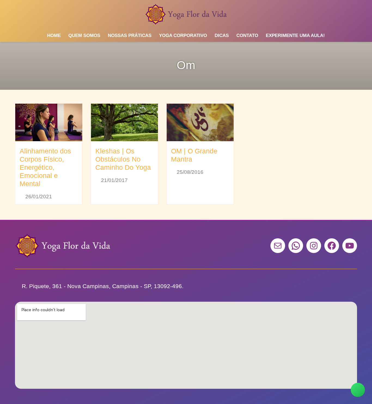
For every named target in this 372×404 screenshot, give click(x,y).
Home (54, 35)
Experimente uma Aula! (295, 35)
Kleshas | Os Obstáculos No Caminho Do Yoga (123, 159)
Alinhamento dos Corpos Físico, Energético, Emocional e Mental (45, 167)
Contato (247, 35)
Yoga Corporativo (183, 35)
